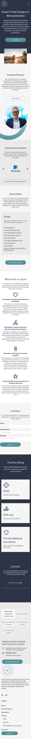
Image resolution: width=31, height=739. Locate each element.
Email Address (5, 429)
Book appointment (15, 262)
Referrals (4, 730)
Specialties (5, 712)
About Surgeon (6, 709)
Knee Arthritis (8, 245)
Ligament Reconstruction (12, 230)
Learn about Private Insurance (15, 181)
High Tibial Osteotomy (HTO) (13, 240)
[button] (28, 3)
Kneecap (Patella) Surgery (12, 235)
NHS (4, 719)
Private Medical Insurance (12, 726)
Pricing (3, 716)
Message (3, 435)
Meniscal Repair (9, 227)
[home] (4, 3)
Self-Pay (6, 722)
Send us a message (15, 583)
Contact (15, 40)
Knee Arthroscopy (10, 238)
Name (2, 423)
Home (3, 705)
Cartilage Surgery (9, 243)
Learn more (15, 98)
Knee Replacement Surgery (13, 233)
